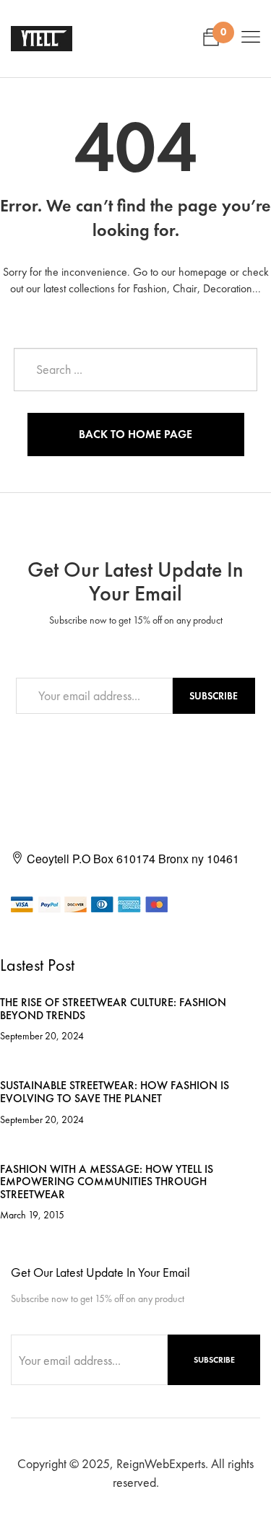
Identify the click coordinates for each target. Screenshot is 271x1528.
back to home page (135, 434)
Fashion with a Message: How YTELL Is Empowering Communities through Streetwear (106, 1181)
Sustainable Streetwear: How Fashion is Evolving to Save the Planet (114, 1092)
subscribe (213, 695)
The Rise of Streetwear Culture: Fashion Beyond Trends (113, 1009)
